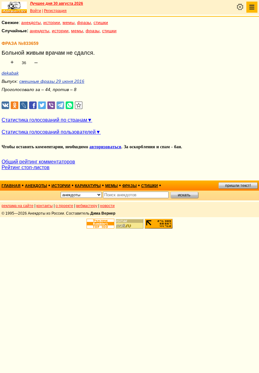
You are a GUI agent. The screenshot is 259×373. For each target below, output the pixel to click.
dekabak (10, 73)
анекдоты (31, 22)
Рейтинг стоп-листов (26, 167)
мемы (69, 22)
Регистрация (55, 11)
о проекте (64, 206)
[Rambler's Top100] (100, 224)
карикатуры (88, 186)
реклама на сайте (17, 206)
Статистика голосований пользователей (49, 132)
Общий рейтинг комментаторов (38, 161)
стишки (100, 22)
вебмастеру (86, 206)
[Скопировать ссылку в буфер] (79, 105)
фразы (84, 22)
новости (107, 206)
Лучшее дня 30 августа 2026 (56, 3)
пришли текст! (238, 185)
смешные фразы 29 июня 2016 (51, 81)
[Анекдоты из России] (14, 7)
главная (11, 186)
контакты (44, 206)
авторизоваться (105, 146)
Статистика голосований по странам (44, 120)
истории (51, 22)
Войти (35, 11)
